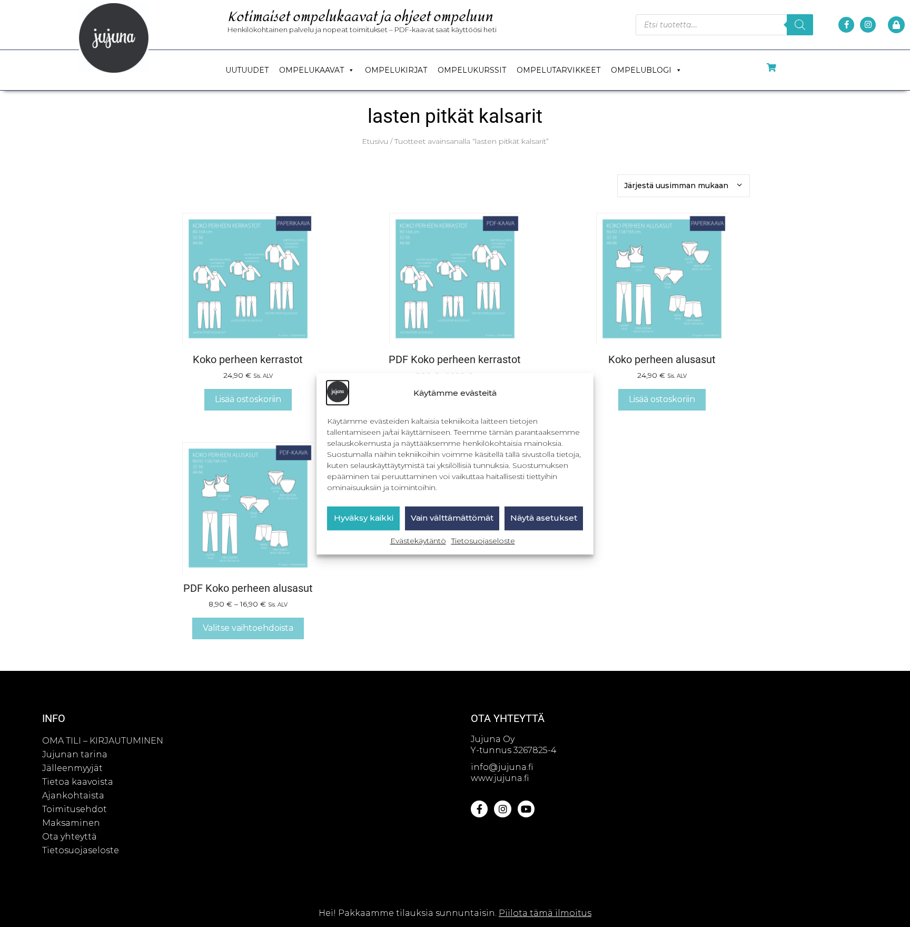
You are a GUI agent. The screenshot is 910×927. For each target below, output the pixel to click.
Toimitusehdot (74, 809)
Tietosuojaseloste (483, 540)
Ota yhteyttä (69, 837)
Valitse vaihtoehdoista (248, 628)
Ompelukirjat (396, 70)
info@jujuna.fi (502, 767)
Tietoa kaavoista (77, 782)
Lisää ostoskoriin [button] (248, 399)
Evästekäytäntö (418, 540)
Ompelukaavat (311, 70)
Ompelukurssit (472, 70)
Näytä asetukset (543, 518)
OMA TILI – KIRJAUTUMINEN (102, 741)
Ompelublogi (641, 70)
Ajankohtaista (73, 796)
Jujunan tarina (74, 754)
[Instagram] (868, 25)
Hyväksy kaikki (363, 518)
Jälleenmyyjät (72, 768)
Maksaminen (71, 823)
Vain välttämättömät (452, 518)
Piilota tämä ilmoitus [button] (545, 913)
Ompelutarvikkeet (558, 70)
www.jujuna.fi (500, 778)
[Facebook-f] (846, 25)
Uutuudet (247, 70)
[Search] (800, 24)
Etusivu (375, 141)
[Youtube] (526, 809)
